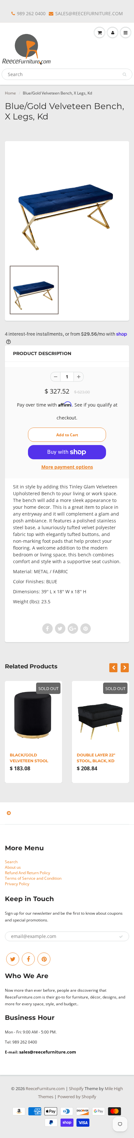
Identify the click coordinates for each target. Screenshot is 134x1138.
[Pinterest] (43, 959)
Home (10, 93)
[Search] (124, 74)
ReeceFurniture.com (45, 1088)
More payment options (67, 467)
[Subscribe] (121, 937)
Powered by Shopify (77, 1096)
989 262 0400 (31, 13)
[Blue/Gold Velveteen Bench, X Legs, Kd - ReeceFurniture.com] (67, 205)
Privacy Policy (17, 884)
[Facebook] (28, 959)
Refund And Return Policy (27, 873)
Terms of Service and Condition (33, 878)
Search (11, 862)
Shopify (76, 1088)
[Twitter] (12, 959)
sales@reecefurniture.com (47, 1052)
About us (13, 867)
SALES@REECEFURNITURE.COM (89, 13)
